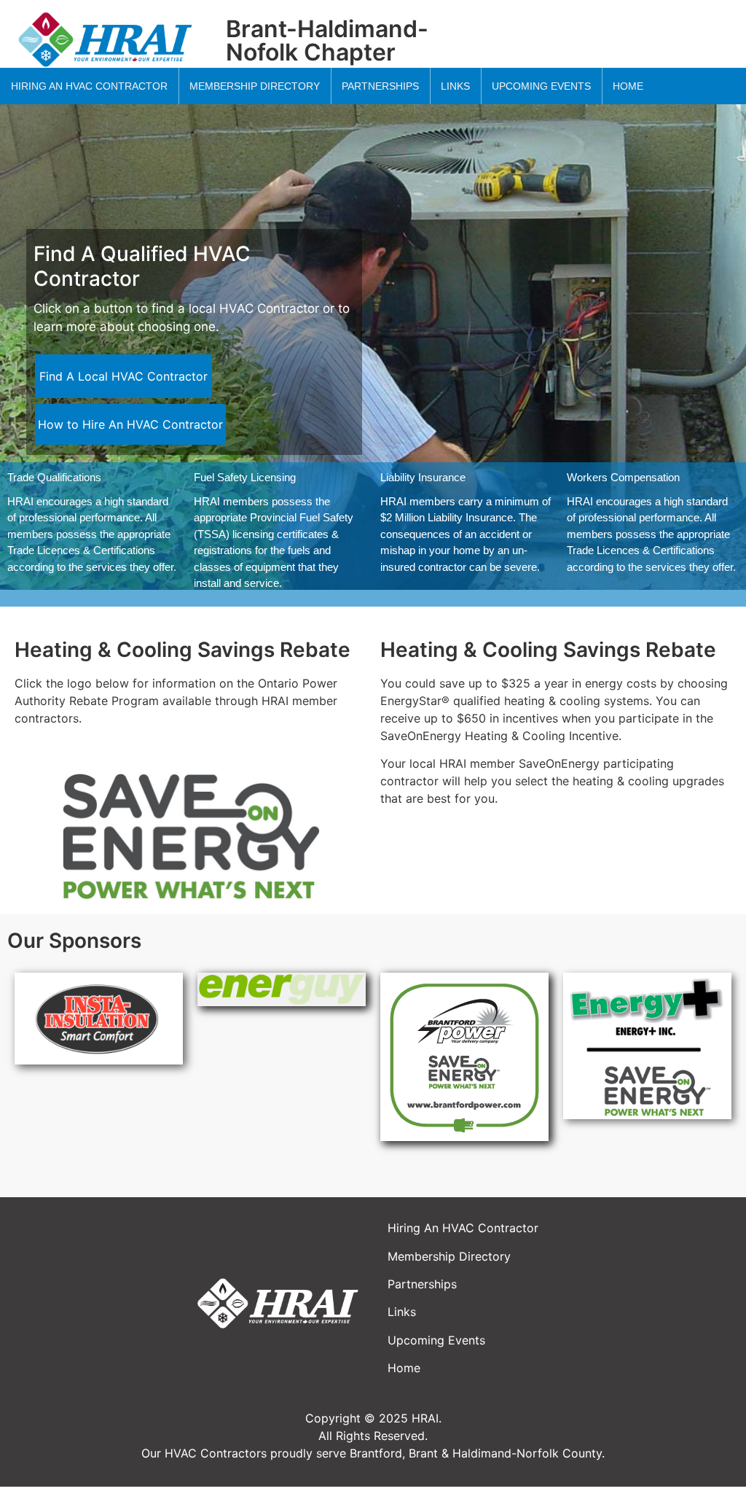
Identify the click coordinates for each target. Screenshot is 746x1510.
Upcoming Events (436, 1340)
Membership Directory (449, 1256)
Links (402, 1311)
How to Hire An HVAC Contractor (130, 424)
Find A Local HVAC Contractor (123, 376)
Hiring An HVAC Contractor (463, 1228)
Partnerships (422, 1284)
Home (404, 1368)
